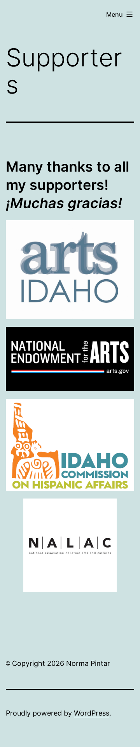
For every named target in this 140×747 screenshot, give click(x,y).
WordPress (91, 713)
